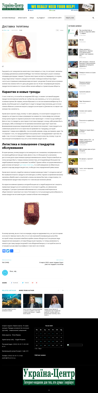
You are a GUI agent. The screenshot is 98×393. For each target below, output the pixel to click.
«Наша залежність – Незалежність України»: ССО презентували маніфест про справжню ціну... (86, 52)
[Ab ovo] (73, 42)
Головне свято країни (85, 111)
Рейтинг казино (40, 355)
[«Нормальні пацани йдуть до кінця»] (73, 132)
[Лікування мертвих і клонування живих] (73, 84)
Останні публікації (8, 18)
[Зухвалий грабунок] (73, 94)
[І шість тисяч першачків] (73, 171)
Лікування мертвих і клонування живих (85, 82)
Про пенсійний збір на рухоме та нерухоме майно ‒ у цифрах (87, 32)
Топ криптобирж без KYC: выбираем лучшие (9, 310)
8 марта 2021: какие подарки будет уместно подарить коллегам (51, 263)
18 (49, 341)
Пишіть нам (70, 18)
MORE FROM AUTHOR (26, 290)
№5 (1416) (5, 262)
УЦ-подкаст (41, 18)
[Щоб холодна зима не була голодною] (73, 152)
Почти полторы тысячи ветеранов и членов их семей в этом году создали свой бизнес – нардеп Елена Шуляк (32, 311)
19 (53, 341)
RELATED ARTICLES (9, 290)
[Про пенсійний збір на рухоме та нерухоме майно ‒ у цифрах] (73, 33)
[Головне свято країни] (73, 113)
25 (49, 345)
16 (40, 341)
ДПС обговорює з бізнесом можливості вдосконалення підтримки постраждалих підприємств (87, 64)
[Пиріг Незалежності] (73, 104)
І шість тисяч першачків (86, 168)
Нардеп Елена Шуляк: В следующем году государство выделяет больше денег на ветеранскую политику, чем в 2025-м (52, 312)
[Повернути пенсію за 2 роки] (73, 75)
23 (41, 345)
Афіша (32, 18)
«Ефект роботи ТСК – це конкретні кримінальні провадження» (86, 141)
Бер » (40, 348)
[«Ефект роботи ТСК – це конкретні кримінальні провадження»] (73, 142)
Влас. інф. (6, 30)
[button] (93, 18)
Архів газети (22, 18)
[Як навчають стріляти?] (73, 161)
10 (45, 337)
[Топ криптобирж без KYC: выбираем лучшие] (11, 301)
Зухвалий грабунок (84, 91)
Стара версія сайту (55, 18)
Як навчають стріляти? (86, 159)
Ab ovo (81, 40)
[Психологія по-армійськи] (73, 123)
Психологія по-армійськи (86, 120)
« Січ (36, 348)
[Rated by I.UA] (74, 345)
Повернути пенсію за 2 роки (87, 72)
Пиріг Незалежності (85, 101)
